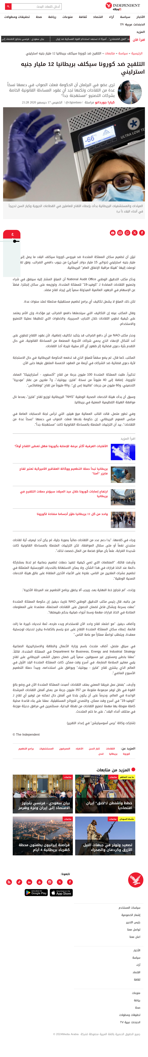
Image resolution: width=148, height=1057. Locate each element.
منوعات (67, 17)
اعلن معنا (135, 937)
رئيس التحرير (133, 922)
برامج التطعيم (26, 748)
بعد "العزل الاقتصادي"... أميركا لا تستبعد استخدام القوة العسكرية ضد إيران (107, 39)
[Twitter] (60, 882)
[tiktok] (19, 882)
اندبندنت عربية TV (132, 24)
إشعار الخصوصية (130, 915)
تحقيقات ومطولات (17, 17)
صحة (39, 17)
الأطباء (79, 748)
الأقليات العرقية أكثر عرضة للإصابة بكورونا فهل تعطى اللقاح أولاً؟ (61, 446)
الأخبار (140, 17)
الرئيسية (137, 53)
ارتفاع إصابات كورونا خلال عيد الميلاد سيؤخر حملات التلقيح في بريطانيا (64, 494)
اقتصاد (98, 17)
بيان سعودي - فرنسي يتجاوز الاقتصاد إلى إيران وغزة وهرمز (44, 805)
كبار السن (94, 748)
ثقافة (83, 17)
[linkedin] (29, 882)
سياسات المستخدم (129, 908)
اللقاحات (110, 748)
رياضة (52, 17)
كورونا (127, 754)
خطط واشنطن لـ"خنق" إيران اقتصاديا (109, 805)
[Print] (113, 233)
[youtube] (39, 882)
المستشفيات (46, 748)
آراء (111, 17)
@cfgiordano (74, 102)
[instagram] (50, 882)
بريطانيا (113, 754)
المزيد (140, 32)
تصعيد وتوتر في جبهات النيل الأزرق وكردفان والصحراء (107, 847)
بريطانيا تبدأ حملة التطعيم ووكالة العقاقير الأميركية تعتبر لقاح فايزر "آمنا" (63, 471)
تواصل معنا (133, 930)
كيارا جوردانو (104, 102)
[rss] (9, 882)
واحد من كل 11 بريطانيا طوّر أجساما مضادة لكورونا (72, 514)
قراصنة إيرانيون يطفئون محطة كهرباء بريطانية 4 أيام (44, 847)
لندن (100, 754)
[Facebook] (70, 882)
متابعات (110, 53)
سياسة (125, 17)
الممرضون (64, 748)
